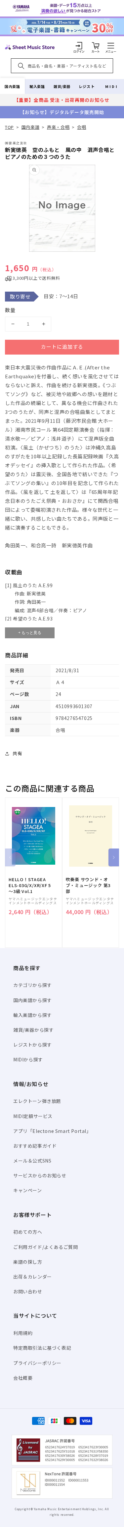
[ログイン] (79, 45)
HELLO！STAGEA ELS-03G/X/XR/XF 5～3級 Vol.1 (30, 885)
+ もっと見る (29, 632)
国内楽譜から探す (32, 1000)
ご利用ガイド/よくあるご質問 (45, 1247)
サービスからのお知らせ (39, 1175)
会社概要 (22, 1377)
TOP (9, 127)
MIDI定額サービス (33, 1116)
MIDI (111, 86)
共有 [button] (17, 753)
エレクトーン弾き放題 (37, 1101)
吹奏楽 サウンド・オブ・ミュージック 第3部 (88, 885)
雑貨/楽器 (62, 86)
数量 (10, 309)
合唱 (81, 127)
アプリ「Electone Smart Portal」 (52, 1131)
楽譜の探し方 (27, 1261)
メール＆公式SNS (32, 1160)
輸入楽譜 (37, 86)
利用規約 (22, 1333)
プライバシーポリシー (37, 1363)
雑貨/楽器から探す (33, 1029)
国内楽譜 (12, 86)
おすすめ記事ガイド (35, 1145)
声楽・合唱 (58, 127)
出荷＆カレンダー (32, 1276)
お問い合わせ (27, 1291)
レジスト (87, 86)
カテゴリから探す (32, 985)
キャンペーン (27, 1190)
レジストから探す (32, 1044)
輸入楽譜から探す (32, 1015)
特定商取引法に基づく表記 (42, 1347)
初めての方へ (27, 1231)
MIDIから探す (28, 1059)
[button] (111, 45)
